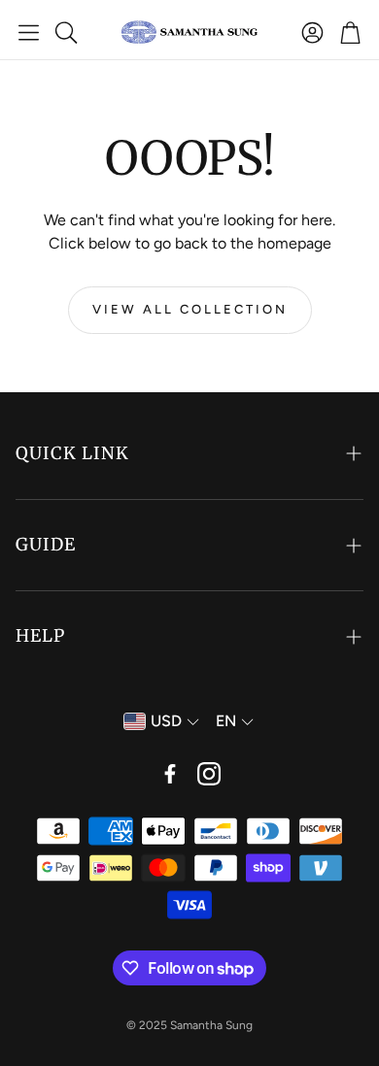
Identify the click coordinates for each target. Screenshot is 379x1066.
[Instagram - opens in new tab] (209, 773)
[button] (29, 32)
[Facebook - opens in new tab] (170, 773)
